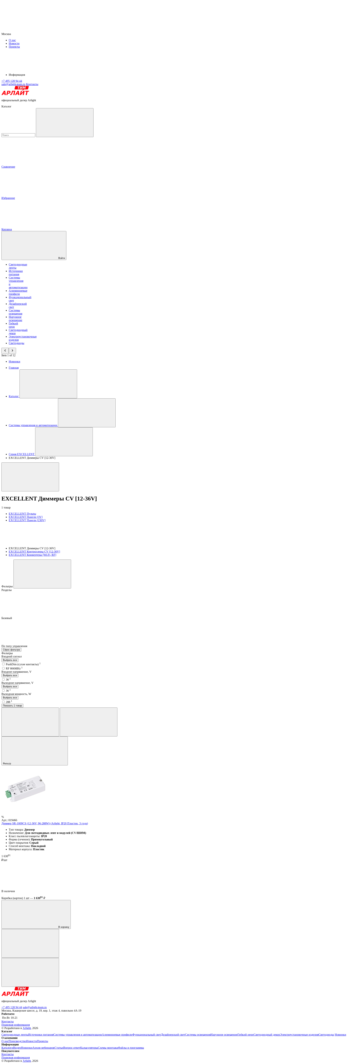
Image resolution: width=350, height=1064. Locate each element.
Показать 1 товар (12, 705)
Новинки (14, 361)
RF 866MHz (14, 668)
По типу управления (14, 646)
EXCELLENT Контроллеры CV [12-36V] (34, 551)
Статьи (59, 1047)
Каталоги (7, 1047)
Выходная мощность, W (16, 693)
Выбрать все (10, 660)
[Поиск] (65, 122)
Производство (17, 1041)
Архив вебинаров (43, 1047)
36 (8, 679)
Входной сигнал (11, 656)
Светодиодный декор (267, 1034)
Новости (14, 43)
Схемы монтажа (108, 1047)
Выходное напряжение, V (17, 682)
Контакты (32, 84)
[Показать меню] (48, 383)
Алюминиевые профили (18, 292)
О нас (12, 40)
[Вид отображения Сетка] (30, 722)
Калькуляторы (89, 1047)
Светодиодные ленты (14, 1034)
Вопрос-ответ (71, 1047)
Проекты (14, 46)
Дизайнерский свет (173, 1034)
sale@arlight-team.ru (35, 1007)
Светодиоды (16, 343)
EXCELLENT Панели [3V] (25, 517)
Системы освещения (15, 312)
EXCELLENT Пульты (22, 513)
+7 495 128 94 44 (11, 1007)
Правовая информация (15, 1024)
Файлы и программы (131, 1047)
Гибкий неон (13, 325)
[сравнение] (30, 943)
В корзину (63, 927)
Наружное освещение (15, 318)
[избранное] (30, 972)
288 (9, 702)
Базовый (7, 618)
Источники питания (16, 272)
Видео (17, 1047)
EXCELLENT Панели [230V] (27, 520)
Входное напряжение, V (16, 671)
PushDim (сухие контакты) (23, 664)
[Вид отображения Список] (88, 722)
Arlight (27, 1028)
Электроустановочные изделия (299, 1034)
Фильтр (7, 763)
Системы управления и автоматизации (77, 1034)
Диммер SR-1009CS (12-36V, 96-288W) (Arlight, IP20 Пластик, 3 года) (44, 823)
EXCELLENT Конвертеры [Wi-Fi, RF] (32, 554)
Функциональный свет (146, 1034)
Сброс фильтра (11, 649)
